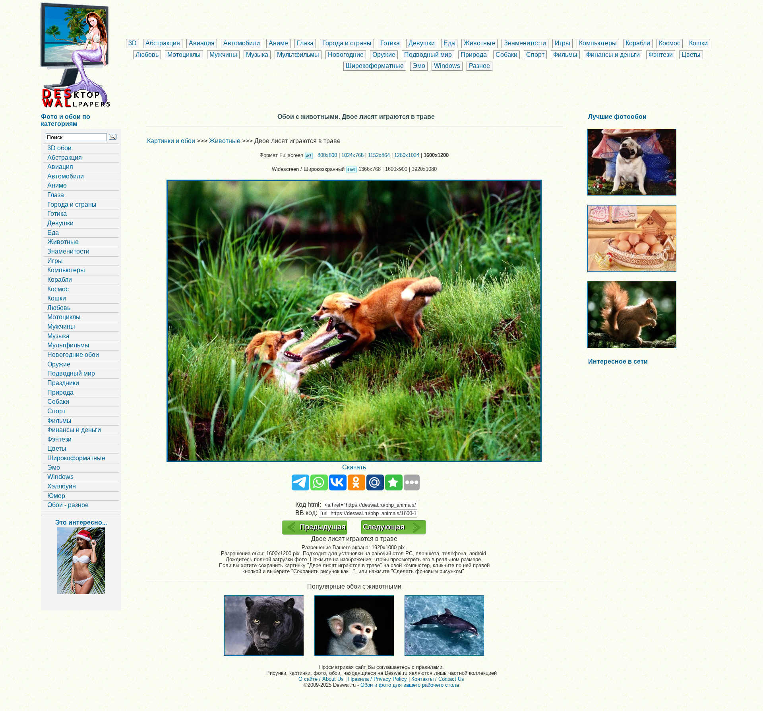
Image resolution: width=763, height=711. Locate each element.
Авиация (202, 43)
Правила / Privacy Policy (377, 679)
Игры (562, 43)
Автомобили (241, 43)
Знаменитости (525, 43)
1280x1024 (406, 155)
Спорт (535, 54)
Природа (474, 54)
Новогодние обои (73, 354)
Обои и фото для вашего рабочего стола (409, 685)
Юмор (56, 495)
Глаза (305, 43)
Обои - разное (68, 505)
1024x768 (352, 155)
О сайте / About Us (321, 679)
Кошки (698, 43)
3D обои (59, 148)
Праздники (63, 383)
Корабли (638, 43)
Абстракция (162, 43)
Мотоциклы (184, 54)
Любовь (147, 54)
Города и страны (347, 43)
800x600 (327, 155)
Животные (479, 43)
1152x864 (379, 155)
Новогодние (346, 54)
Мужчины (223, 54)
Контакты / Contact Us (437, 679)
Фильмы (565, 54)
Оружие (383, 54)
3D (132, 43)
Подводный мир (428, 54)
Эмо (418, 65)
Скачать (354, 467)
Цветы (691, 54)
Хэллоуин (61, 486)
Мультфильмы (298, 54)
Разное (479, 65)
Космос (669, 43)
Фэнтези (661, 54)
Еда (449, 43)
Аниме (278, 43)
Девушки (422, 43)
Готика (390, 43)
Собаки (506, 54)
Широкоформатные (375, 65)
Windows (447, 65)
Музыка (257, 54)
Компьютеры (598, 43)
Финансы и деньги (613, 54)
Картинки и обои (171, 141)
